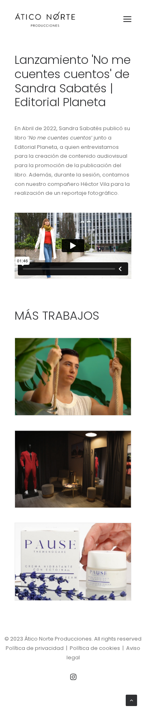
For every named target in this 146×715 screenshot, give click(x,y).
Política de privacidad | (38, 648)
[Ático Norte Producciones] (45, 19)
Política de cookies (95, 648)
